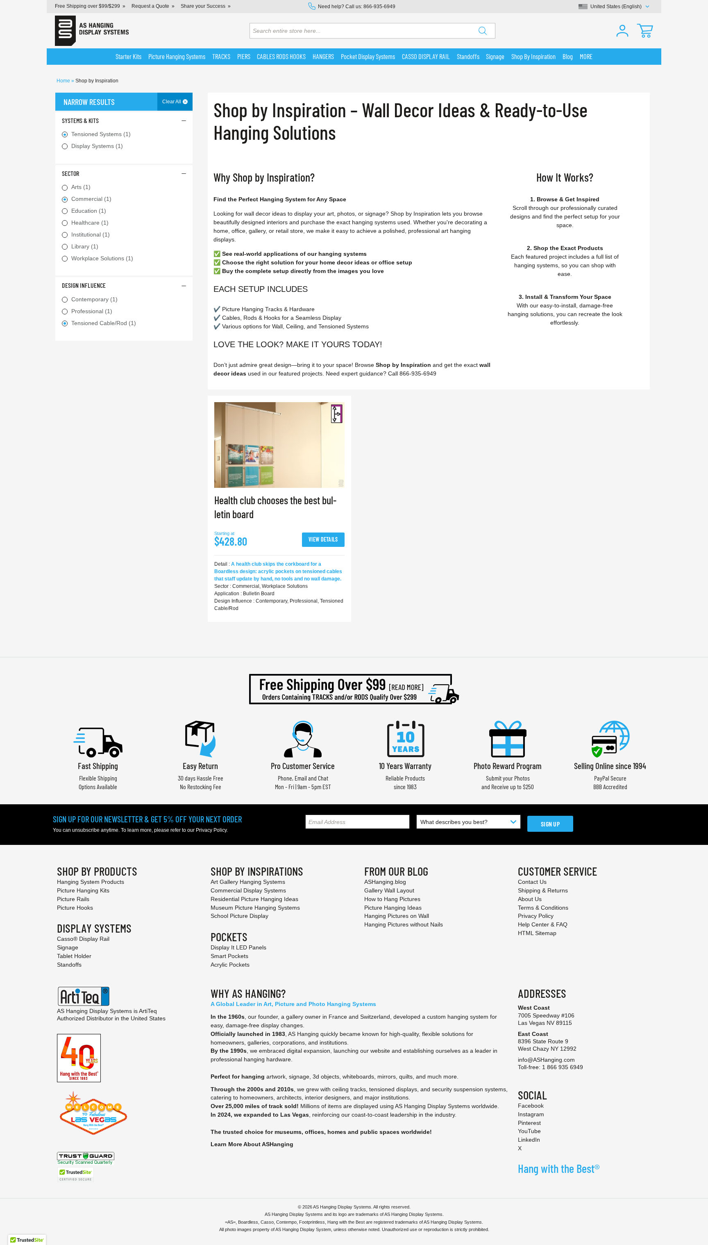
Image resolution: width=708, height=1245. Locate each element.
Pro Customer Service (303, 765)
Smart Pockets (229, 956)
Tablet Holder (74, 956)
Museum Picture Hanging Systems (255, 907)
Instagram (531, 1114)
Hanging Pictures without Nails (403, 924)
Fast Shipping (98, 765)
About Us (530, 899)
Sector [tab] (70, 173)
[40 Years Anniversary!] (79, 1057)
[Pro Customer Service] (302, 738)
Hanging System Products (90, 882)
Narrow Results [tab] (89, 101)
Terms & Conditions (543, 907)
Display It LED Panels (238, 947)
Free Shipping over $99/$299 (87, 6)
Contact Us (532, 882)
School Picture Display (239, 916)
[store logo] (92, 31)
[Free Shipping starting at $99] (354, 689)
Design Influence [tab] (84, 285)
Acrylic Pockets (230, 964)
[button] (622, 31)
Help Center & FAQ (542, 924)
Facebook (531, 1105)
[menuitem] (128, 56)
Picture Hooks (75, 907)
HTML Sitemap (537, 933)
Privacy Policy (211, 830)
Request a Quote (150, 6)
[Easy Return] (200, 738)
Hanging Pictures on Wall (396, 916)
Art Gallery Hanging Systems (248, 882)
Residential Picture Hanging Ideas (254, 899)
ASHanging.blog (385, 882)
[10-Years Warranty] (405, 738)
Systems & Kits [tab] (80, 120)
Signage (67, 947)
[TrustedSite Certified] (75, 1174)
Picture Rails (73, 899)
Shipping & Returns (543, 890)
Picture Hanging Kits (83, 890)
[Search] (483, 31)
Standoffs (69, 964)
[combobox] (372, 30)
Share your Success (203, 6)
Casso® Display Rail (83, 938)
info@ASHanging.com (546, 1059)
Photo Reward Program (508, 765)
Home (64, 81)
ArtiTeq (148, 1011)
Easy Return (200, 765)
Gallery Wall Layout (389, 890)
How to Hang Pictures (392, 899)
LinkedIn (529, 1139)
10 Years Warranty (405, 765)
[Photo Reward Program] (507, 738)
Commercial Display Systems (248, 890)
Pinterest (529, 1123)
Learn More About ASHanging (252, 1144)
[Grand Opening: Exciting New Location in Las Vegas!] (93, 1112)
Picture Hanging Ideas (393, 907)
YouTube (529, 1131)
